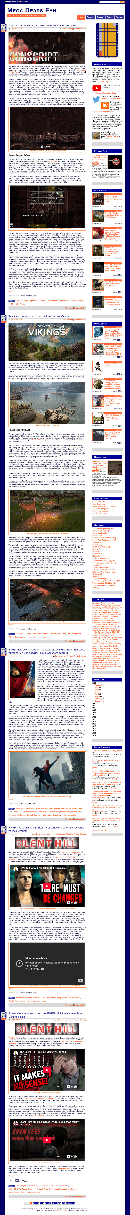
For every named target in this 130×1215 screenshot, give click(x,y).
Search (100, 17)
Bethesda (95, 609)
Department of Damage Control (21, 815)
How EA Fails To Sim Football (104, 506)
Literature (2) (97, 554)
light (39, 637)
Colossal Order (104, 630)
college (107, 628)
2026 (98, 692)
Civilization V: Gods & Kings (102, 622)
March (97, 696)
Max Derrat (19, 998)
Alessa (37, 1192)
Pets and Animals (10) (101, 558)
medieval (110, 666)
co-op (94, 632)
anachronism (73, 1189)
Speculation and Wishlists (62, 834)
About (109, 17)
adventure (96, 605)
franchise (101, 648)
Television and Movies (64, 656)
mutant (49, 815)
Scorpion (37, 815)
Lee (93, 777)
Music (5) (96, 556)
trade (30, 637)
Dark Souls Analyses (100, 511)
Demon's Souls (104, 636)
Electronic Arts (103, 642)
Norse (17, 637)
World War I (64, 301)
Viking (11, 637)
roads (44, 637)
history (102, 654)
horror (109, 654)
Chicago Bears (105, 613)
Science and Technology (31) (103, 561)
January (98, 701)
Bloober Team (14, 1001)
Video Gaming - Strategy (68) (103, 585)
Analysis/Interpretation (42, 834)
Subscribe (25, 2)
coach (101, 628)
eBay (94, 642)
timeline (45, 1186)
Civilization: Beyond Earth (101, 626)
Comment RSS (98, 830)
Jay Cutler (110, 659)
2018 (94, 719)
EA (106, 640)
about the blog (102, 82)
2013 (94, 731)
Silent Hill (36, 998)
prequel (64, 1189)
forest (94, 648)
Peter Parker (54, 812)
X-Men (64, 815)
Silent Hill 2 (53, 1186)
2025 (94, 703)
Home (81, 17)
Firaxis (105, 646)
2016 (94, 724)
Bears (119, 607)
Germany (80, 301)
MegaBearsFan (16, 28)
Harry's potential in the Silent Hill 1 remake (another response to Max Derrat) (111, 251)
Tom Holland (24, 812)
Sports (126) (97, 565)
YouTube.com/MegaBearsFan (103, 93)
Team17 (43, 301)
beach (114, 607)
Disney (110, 638)
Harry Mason (62, 998)
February (98, 699)
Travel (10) (96, 576)
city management (74, 634)
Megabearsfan (97, 811)
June (97, 690)
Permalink (69, 308)
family (118, 644)
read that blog (64, 1168)
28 (100, 374)
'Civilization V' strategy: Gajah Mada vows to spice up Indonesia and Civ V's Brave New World (106, 793)
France (73, 301)
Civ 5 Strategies (98, 504)
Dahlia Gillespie (74, 998)
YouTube (28, 998)
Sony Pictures (59, 808)
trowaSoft (113, 57)
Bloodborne (115, 609)
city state (104, 616)
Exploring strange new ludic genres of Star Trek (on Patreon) (99, 158)
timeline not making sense (71, 852)
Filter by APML (13, 2)
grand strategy (103, 652)
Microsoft (117, 666)
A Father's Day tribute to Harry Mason (107, 751)
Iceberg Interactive (50, 634)
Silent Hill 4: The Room (18, 1189)
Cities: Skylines (98, 615)
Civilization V (109, 618)
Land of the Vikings (23, 634)
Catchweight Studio (31, 301)
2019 (94, 717)
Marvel (68, 808)
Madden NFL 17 (108, 662)
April (97, 694)
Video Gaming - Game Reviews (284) (106, 581)
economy (23, 637)
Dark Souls (117, 634)
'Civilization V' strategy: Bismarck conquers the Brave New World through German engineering (112, 384)
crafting (95, 634)
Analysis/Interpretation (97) (102, 529)
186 (59, 1203)
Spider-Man (20, 808)
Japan (104, 659)
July (96, 687)
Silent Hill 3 (63, 1186)
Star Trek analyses (99, 513)
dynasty (102, 640)
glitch (114, 650)
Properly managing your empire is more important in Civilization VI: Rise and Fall (112, 401)
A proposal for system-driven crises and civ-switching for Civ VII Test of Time (113, 302)
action (103, 603)
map (116, 662)
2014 (94, 728)
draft (120, 638)
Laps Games (37, 634)
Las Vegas (108, 661)
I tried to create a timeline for (39, 1098)
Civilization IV (97, 619)
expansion (102, 644)
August (98, 685)
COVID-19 (115, 632)
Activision (110, 603)
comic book (13, 812)
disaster (104, 638)
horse (115, 654)
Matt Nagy (113, 664)
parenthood (41, 1001)
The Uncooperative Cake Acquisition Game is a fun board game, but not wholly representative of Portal (113, 334)
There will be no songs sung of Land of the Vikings (39, 316)
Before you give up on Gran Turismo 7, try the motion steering (112, 435)
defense (95, 636)
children (115, 613)
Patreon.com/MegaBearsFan (103, 112)
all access (109, 605)
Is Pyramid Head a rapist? (111, 364)
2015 (94, 726)
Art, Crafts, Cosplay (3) (101, 531)
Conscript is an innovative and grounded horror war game (43, 25)
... (116, 177)
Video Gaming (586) (100, 579)
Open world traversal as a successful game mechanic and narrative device (99, 465)
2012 (94, 733)
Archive (90, 17)
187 (63, 1203)
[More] (11, 291)
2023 (94, 708)
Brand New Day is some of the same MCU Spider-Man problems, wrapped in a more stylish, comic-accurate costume (47, 651)
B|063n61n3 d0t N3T (62, 1210)
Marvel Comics (78, 808)
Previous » (70, 1203)
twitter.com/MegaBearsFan (111, 98)
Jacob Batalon (43, 812)
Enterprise (113, 642)
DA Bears (108, 634)
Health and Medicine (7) (101, 547)
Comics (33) (97, 535)
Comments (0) (79, 308)
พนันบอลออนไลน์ (98, 798)
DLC (115, 638)
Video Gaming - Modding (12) (104, 583)
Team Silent (48, 1189)
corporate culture (104, 632)
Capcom (111, 611)
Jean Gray (57, 815)
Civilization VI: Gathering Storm (106, 624)
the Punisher (65, 812)
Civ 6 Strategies (98, 502)
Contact (119, 17)
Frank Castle (76, 812)
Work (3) (95, 588)
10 (53, 1203)
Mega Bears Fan (31, 10)
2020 (94, 715)
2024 (94, 706)
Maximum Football (99, 666)
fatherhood (32, 1001)
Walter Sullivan (14, 1192)
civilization (113, 616)
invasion (108, 657)
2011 (94, 735)
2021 (94, 712)
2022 (94, 710)
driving (95, 640)
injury (102, 657)
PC (59, 634)
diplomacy (96, 638)
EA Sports (113, 640)
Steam (63, 634)
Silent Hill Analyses (100, 509)
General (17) (97, 545)
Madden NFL (97, 662)
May (96, 692)
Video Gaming (67, 29)
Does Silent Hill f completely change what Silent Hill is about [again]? (106, 783)
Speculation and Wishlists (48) (104, 563)
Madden (116, 661)
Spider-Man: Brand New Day (36, 808)
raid (34, 637)
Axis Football (106, 607)
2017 (94, 722)
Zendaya (33, 812)
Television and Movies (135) (103, 570)
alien (103, 605)
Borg (105, 611)
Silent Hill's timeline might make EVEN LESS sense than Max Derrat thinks (113, 267)
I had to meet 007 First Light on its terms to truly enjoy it (113, 284)
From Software (112, 648)
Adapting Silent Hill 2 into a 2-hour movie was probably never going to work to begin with (106, 773)
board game (97, 611)
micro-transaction (98, 668)
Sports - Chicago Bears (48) (103, 567)
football (113, 646)
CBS (116, 611)
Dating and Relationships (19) (104, 540)
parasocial (72, 815)
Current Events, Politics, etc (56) (105, 538)
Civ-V (114, 626)
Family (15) (96, 542)
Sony (50, 808)
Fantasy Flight (97, 646)
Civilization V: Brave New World (103, 620)
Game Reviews (80, 29)
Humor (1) (96, 551)
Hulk (44, 815)
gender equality (98, 650)
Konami (23, 1001)
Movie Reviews (80, 656)
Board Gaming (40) (99, 533)
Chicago (95, 613)
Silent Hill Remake (49, 998)
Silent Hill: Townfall (35, 1189)
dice (113, 636)
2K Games (96, 603)
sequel (57, 1189)
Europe (95, 644)
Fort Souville (52, 161)
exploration (111, 644)
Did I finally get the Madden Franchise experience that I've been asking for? (107, 806)
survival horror (53, 301)
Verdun (22, 304)
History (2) (96, 549)
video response (38, 1115)
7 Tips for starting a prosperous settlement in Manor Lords (112, 418)
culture (101, 634)
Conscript (19, 301)
